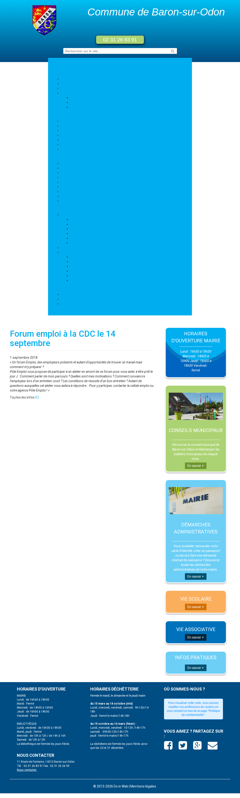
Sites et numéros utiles (78, 168)
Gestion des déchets (86, 102)
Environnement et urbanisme (83, 93)
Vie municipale (66, 114)
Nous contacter (27, 770)
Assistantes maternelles (80, 182)
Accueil (60, 62)
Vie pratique (64, 156)
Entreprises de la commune (81, 177)
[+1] (198, 747)
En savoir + (196, 466)
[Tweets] (183, 747)
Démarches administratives (82, 299)
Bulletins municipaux (76, 126)
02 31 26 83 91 (120, 40)
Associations (71, 247)
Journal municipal (74, 135)
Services (61, 287)
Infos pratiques (72, 163)
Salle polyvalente (73, 172)
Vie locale (62, 208)
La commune (65, 72)
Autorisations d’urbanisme (90, 107)
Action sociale (71, 304)
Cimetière (68, 186)
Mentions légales (143, 786)
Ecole (74, 219)
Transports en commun (79, 191)
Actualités (69, 79)
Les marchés (71, 201)
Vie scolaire (69, 215)
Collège (75, 224)
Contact (61, 311)
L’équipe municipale (75, 121)
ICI (36, 397)
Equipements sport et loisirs (91, 275)
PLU (73, 98)
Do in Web (121, 786)
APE (73, 243)
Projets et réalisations (77, 130)
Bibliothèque (79, 257)
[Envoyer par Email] (213, 747)
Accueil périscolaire (85, 233)
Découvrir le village (75, 83)
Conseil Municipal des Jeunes (83, 140)
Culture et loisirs (73, 252)
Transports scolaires (86, 238)
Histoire (67, 88)
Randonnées (79, 266)
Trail (73, 271)
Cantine (76, 229)
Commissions (71, 144)
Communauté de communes (82, 149)
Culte (74, 261)
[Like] (169, 747)
